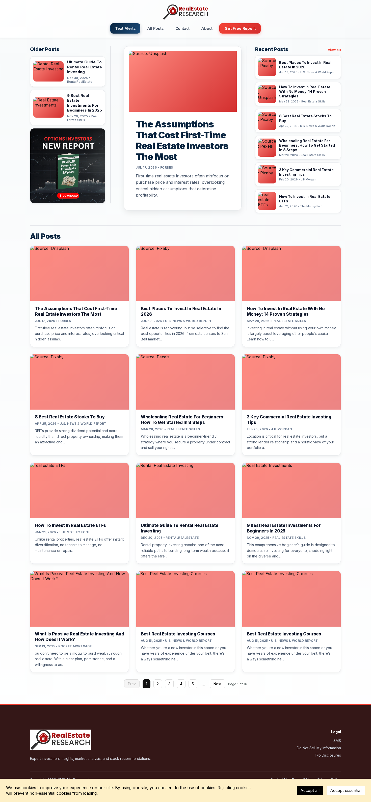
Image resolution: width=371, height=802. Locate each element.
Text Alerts (125, 28)
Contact (182, 28)
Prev (132, 684)
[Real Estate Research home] (185, 12)
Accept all (310, 790)
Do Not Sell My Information (319, 748)
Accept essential (345, 790)
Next (217, 684)
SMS (337, 740)
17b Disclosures (328, 755)
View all (334, 50)
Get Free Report (240, 28)
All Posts (155, 28)
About (207, 28)
